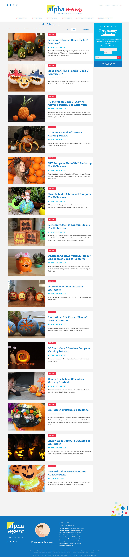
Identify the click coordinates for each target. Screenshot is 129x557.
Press (108, 5)
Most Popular (38, 29)
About (101, 5)
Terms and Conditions (65, 555)
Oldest (26, 29)
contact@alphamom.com (16, 537)
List (73, 29)
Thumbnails (85, 29)
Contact (115, 5)
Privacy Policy (78, 555)
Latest (17, 29)
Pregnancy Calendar (42, 542)
